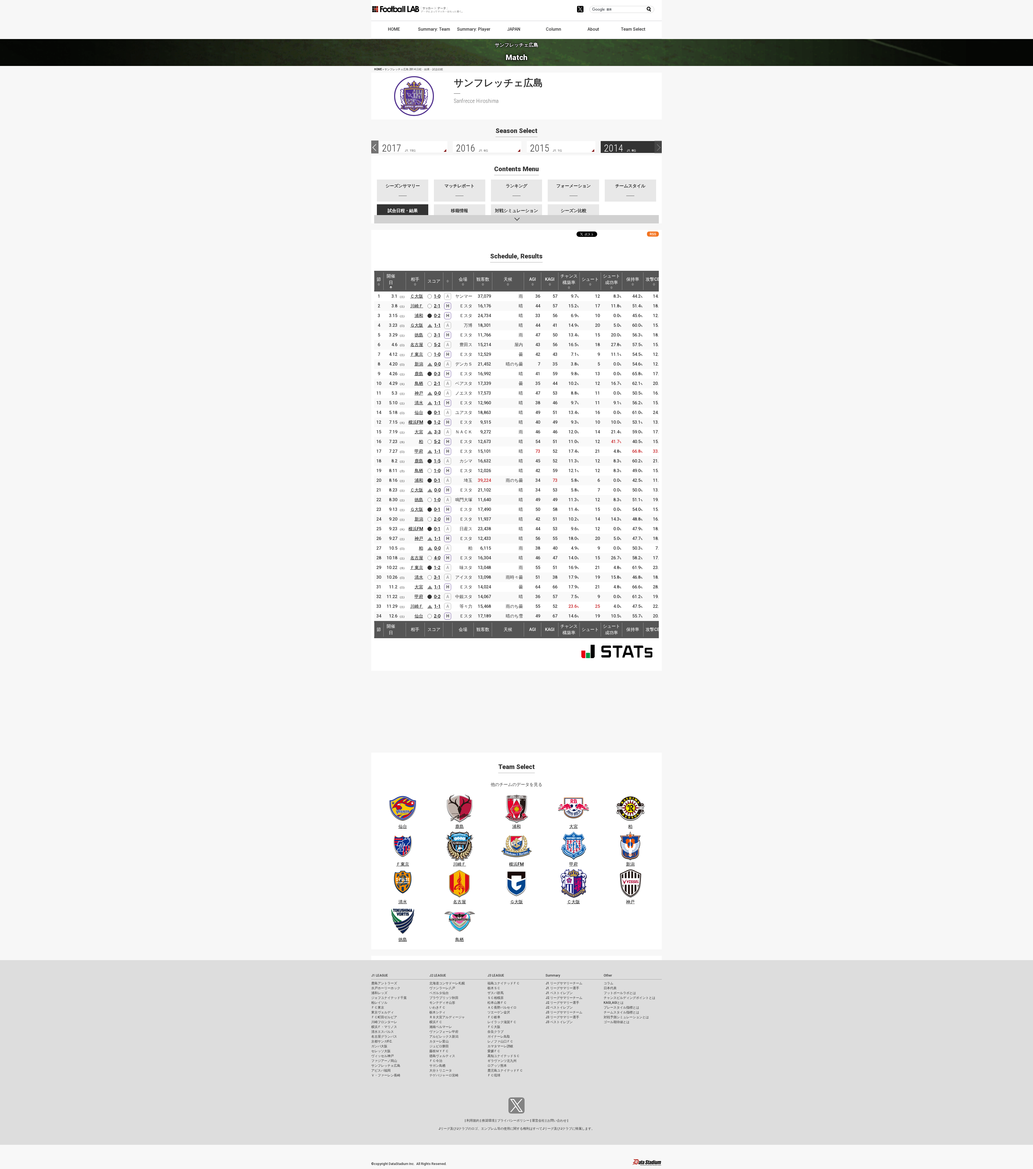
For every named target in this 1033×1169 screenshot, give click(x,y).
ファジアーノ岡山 (384, 1061)
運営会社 (538, 1120)
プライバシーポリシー (513, 1120)
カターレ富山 (439, 1041)
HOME (394, 29)
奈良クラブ (495, 1032)
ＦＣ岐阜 (493, 1017)
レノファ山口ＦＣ (500, 1041)
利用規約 (472, 1120)
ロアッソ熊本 (497, 1066)
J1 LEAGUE (379, 975)
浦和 (419, 315)
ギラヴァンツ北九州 (501, 1061)
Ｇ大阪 (416, 325)
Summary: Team (434, 29)
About (593, 29)
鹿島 (419, 373)
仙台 (419, 412)
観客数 (482, 279)
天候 (508, 279)
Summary (553, 975)
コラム (608, 983)
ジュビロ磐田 (439, 1046)
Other (608, 975)
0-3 (437, 373)
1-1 (437, 325)
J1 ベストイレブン (559, 993)
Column (553, 29)
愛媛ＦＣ (493, 1051)
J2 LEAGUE (437, 975)
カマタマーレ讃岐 (500, 1046)
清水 (419, 402)
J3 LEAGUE (495, 975)
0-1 (437, 412)
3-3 (437, 431)
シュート (590, 279)
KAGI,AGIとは (614, 1003)
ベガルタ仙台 (439, 993)
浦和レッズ (379, 993)
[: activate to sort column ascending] (447, 281)
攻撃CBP (654, 279)
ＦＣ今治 (435, 1061)
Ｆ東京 (416, 354)
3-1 (437, 335)
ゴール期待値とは (616, 1022)
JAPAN (513, 29)
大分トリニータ (440, 1070)
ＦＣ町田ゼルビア (384, 1017)
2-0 (437, 519)
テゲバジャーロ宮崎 (443, 1075)
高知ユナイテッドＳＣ (503, 1056)
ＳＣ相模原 (495, 998)
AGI (532, 279)
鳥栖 (419, 383)
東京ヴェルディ (382, 1012)
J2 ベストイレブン (559, 1007)
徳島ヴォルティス (442, 1056)
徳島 (419, 335)
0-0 (437, 364)
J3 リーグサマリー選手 (562, 1017)
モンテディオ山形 (442, 1003)
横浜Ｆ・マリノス (384, 1027)
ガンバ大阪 (379, 1046)
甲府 (419, 451)
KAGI (549, 279)
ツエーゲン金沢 (498, 1012)
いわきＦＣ (437, 1007)
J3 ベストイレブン (559, 1022)
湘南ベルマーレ (440, 1027)
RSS (653, 234)
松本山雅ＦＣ (497, 1003)
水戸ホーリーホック (385, 988)
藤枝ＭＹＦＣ (439, 1051)
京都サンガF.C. (381, 1041)
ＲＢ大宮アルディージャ (447, 1017)
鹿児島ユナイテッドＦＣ (505, 1070)
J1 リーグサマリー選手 (562, 988)
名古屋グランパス (384, 1036)
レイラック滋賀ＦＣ (501, 1022)
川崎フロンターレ (384, 1022)
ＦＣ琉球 (493, 1075)
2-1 (437, 305)
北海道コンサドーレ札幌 (447, 983)
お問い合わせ (557, 1120)
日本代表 (610, 988)
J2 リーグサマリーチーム (564, 998)
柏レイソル (379, 1003)
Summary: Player (473, 29)
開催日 (391, 279)
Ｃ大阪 (416, 296)
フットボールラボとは (620, 993)
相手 (415, 279)
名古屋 (416, 344)
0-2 (437, 315)
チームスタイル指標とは (621, 1012)
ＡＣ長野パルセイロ (501, 1007)
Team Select (633, 29)
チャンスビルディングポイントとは (629, 998)
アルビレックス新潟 (443, 1036)
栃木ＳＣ (493, 988)
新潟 (419, 364)
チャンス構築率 (569, 279)
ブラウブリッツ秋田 (443, 998)
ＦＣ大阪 (493, 1027)
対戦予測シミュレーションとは (626, 1017)
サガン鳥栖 (437, 1066)
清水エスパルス (382, 1032)
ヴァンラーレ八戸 (442, 988)
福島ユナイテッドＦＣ (503, 983)
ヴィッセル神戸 (382, 1056)
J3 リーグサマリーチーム (564, 1012)
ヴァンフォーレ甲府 (443, 1032)
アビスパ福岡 (381, 1070)
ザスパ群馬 (495, 993)
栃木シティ (437, 1012)
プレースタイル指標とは (621, 1007)
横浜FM (415, 422)
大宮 (419, 431)
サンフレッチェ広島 (385, 1066)
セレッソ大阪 (381, 1051)
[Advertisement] (516, 708)
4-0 (437, 557)
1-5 (437, 461)
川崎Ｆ (416, 305)
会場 (463, 279)
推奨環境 (488, 1120)
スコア (433, 281)
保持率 (632, 279)
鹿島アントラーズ (384, 983)
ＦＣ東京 (377, 1007)
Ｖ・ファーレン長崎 (385, 1075)
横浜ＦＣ (435, 1022)
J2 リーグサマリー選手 (562, 1003)
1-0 (437, 296)
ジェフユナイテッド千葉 (389, 998)
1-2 (437, 422)
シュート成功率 (611, 279)
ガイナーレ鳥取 (498, 1036)
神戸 (419, 393)
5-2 (437, 344)
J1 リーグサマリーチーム (564, 983)
